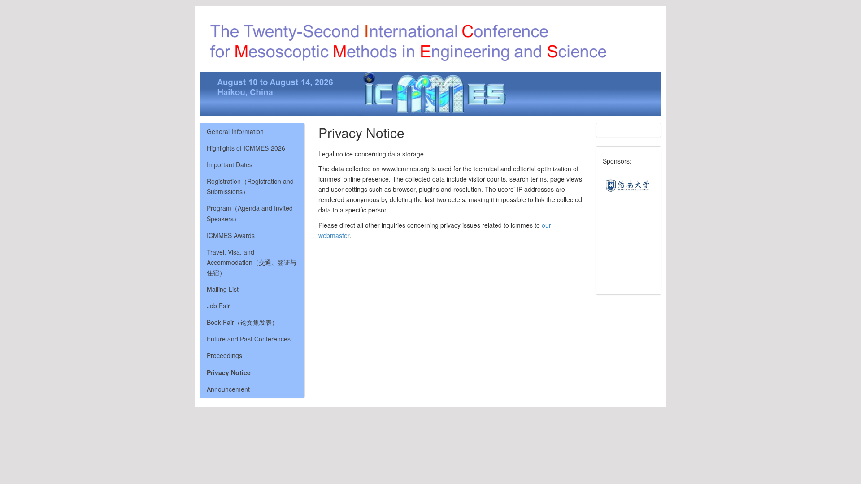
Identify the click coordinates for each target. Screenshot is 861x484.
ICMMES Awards (231, 235)
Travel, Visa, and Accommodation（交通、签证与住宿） (251, 262)
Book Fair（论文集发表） (242, 322)
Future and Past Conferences (249, 338)
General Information (235, 131)
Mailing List (223, 289)
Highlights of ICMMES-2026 (246, 147)
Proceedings (224, 355)
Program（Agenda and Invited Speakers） (250, 213)
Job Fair (218, 305)
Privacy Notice (229, 372)
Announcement (228, 389)
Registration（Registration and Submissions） (250, 186)
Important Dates (229, 164)
